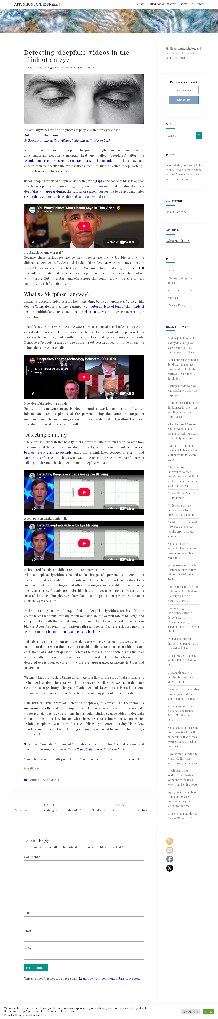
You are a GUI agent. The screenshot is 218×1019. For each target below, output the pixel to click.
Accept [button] (208, 1011)
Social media (50, 780)
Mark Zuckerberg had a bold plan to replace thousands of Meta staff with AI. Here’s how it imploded (183, 369)
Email (28, 931)
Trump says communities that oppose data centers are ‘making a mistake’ (183, 693)
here (196, 174)
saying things (33, 197)
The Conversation (92, 759)
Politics (34, 780)
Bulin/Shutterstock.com (41, 135)
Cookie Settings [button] (190, 1011)
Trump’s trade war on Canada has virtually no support (183, 390)
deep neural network (51, 332)
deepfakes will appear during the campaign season (60, 191)
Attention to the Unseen (37, 4)
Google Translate (36, 306)
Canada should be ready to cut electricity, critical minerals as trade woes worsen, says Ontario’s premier (183, 737)
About (172, 270)
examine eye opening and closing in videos (70, 632)
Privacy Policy (177, 305)
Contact (198, 4)
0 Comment (88, 67)
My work (110, 263)
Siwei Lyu (35, 140)
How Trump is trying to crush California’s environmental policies (183, 758)
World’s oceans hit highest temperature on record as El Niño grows (183, 643)
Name (28, 913)
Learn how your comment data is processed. (110, 978)
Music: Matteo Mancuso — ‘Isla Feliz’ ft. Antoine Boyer (182, 660)
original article (130, 759)
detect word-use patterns (88, 312)
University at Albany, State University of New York (76, 140)
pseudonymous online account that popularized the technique (70, 161)
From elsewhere (64, 67)
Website (29, 949)
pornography (95, 181)
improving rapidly (37, 708)
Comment (32, 857)
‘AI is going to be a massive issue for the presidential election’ (181, 510)
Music (140, 4)
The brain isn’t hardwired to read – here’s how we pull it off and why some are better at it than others (183, 476)
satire (115, 181)
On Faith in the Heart (181, 290)
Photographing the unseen (168, 4)
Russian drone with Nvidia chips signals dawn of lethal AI (180, 677)
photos (190, 48)
